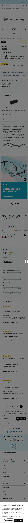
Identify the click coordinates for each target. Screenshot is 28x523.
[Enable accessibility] (26, 261)
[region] (14, 512)
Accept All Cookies (18, 520)
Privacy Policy (10, 517)
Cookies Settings (8, 520)
